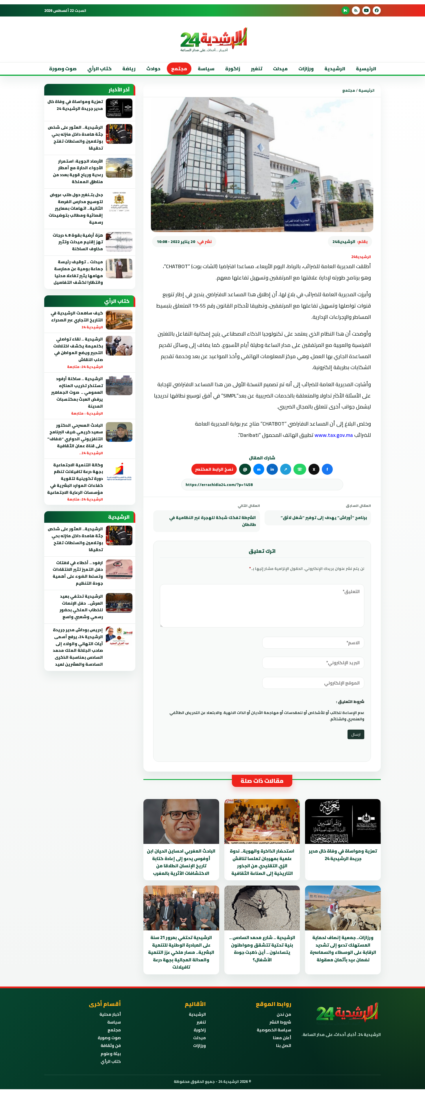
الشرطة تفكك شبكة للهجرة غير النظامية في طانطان (212, 521)
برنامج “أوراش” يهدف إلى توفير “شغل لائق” (324, 517)
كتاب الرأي (99, 68)
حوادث (153, 68)
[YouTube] (366, 10)
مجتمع (179, 68)
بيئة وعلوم (111, 1053)
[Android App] (345, 10)
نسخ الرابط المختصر (214, 469)
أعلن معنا (282, 1037)
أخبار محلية (110, 1014)
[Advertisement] (387, 115)
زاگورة (232, 68)
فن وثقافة (111, 1045)
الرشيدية (334, 68)
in (272, 469)
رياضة (129, 68)
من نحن (284, 1014)
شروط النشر (280, 1022)
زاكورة (200, 1030)
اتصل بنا (283, 1045)
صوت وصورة (63, 68)
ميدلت (280, 68)
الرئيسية (366, 68)
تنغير (256, 68)
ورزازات (306, 68)
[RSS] (356, 10)
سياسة (206, 68)
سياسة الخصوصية (274, 1030)
